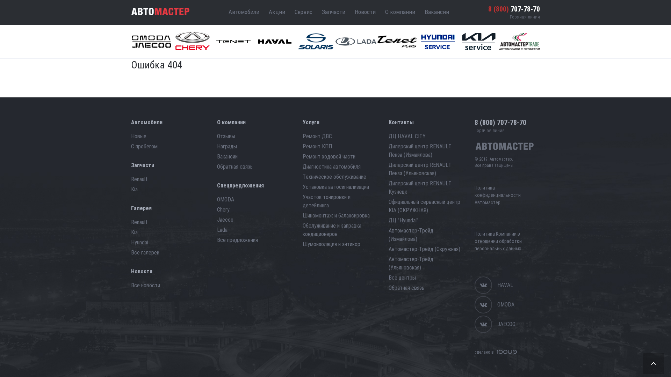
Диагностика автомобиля (332, 166)
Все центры (402, 277)
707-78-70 (514, 9)
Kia (134, 189)
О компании (400, 11)
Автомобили (244, 11)
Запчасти (333, 11)
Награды (227, 146)
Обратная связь (235, 166)
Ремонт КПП (317, 146)
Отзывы (226, 136)
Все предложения (237, 240)
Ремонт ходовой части (329, 156)
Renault (139, 179)
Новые (138, 136)
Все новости (145, 285)
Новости (365, 11)
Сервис (303, 11)
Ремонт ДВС (317, 136)
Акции (277, 11)
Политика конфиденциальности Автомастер (498, 195)
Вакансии (437, 11)
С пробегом (144, 146)
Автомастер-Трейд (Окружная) (424, 249)
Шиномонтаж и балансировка (336, 215)
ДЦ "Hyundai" (403, 220)
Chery (223, 209)
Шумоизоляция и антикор (331, 244)
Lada (222, 230)
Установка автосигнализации (336, 187)
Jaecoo (225, 219)
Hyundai (139, 242)
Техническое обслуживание (334, 176)
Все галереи (145, 252)
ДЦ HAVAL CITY (407, 136)
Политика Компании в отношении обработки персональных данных (498, 241)
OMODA (225, 199)
